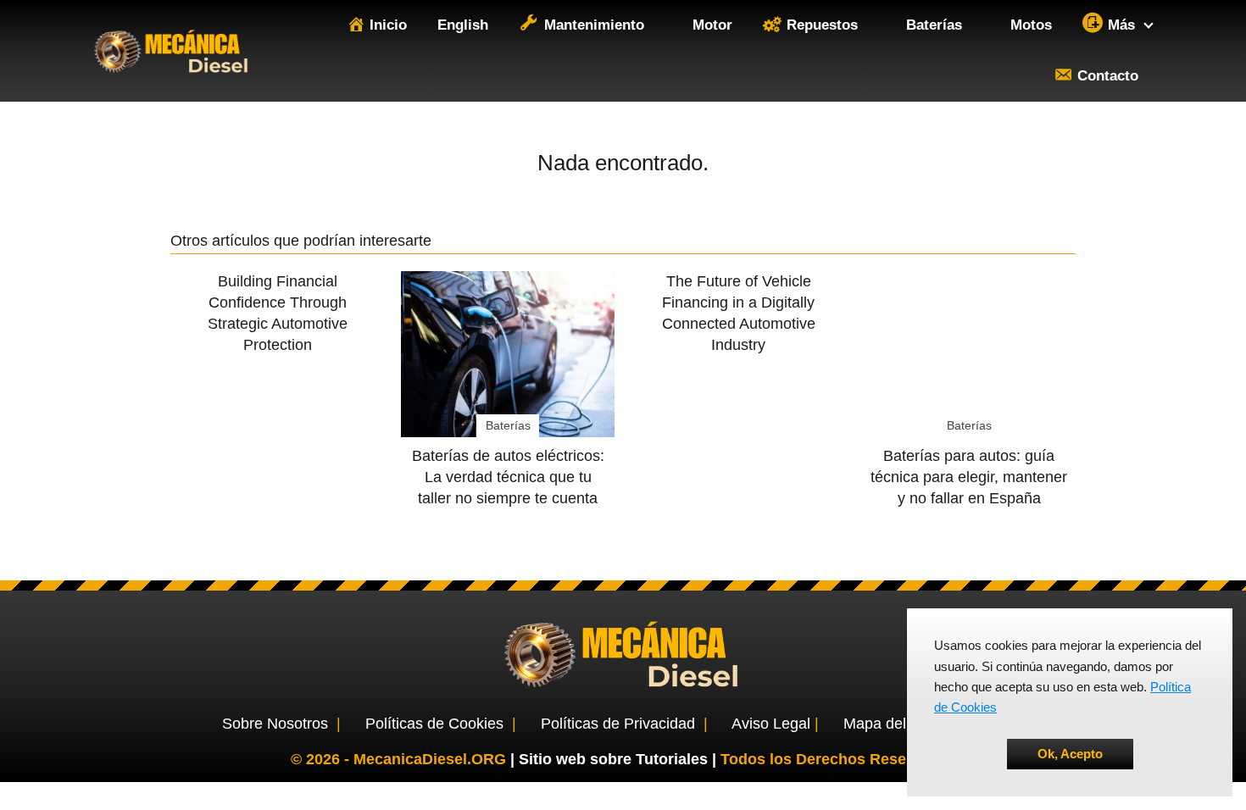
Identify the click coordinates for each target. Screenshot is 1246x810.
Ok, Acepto (1070, 753)
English (462, 25)
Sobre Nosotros (275, 723)
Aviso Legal (770, 723)
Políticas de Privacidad (618, 723)
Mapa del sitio (890, 723)
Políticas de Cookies (434, 723)
